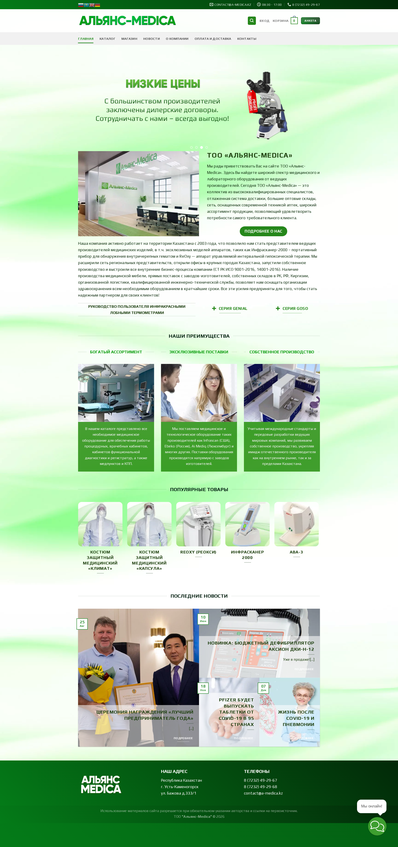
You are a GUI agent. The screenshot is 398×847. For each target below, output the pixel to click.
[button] (377, 826)
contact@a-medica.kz (263, 793)
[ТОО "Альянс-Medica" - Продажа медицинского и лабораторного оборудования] (127, 21)
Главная (86, 38)
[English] (92, 4)
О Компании (177, 38)
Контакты (246, 38)
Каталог (107, 38)
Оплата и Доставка (213, 38)
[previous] (89, 101)
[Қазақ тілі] (86, 4)
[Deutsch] (97, 4)
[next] (309, 101)
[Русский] (81, 4)
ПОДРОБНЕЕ (183, 738)
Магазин (129, 38)
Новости (151, 38)
